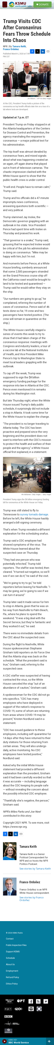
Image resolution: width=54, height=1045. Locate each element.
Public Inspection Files (16, 945)
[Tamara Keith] (9, 851)
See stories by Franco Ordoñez (32, 899)
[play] (4, 1041)
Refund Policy (12, 977)
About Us (10, 964)
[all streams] (50, 1041)
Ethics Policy (12, 984)
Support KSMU (13, 952)
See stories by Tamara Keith (35, 868)
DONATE (44, 4)
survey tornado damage (34, 514)
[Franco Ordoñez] (9, 887)
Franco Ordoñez (11, 49)
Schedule (10, 958)
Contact (10, 939)
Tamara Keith (19, 46)
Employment (12, 971)
